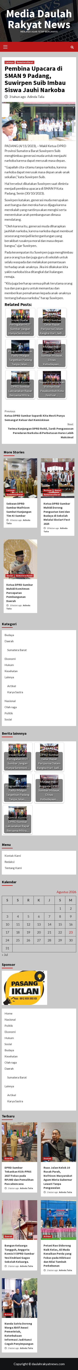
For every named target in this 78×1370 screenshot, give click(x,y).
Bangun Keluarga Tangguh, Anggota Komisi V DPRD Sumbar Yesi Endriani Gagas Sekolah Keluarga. (19, 1253)
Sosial (58, 490)
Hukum (9, 665)
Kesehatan (11, 671)
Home (8, 1013)
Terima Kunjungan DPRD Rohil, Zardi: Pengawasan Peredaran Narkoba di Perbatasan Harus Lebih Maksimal (40, 430)
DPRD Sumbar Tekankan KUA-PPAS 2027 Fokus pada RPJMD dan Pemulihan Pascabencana (19, 1176)
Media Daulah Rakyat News (39, 19)
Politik (9, 713)
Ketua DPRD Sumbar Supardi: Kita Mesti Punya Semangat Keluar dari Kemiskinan (35, 415)
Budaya (48, 490)
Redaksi (10, 861)
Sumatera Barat (25, 62)
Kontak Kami (13, 855)
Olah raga (11, 707)
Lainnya (10, 62)
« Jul (5, 955)
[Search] (72, 47)
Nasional (10, 701)
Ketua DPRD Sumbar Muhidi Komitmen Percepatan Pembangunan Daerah (19, 593)
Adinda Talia (35, 97)
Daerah (9, 641)
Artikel (11, 686)
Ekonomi (10, 658)
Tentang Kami (13, 868)
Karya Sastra (15, 692)
